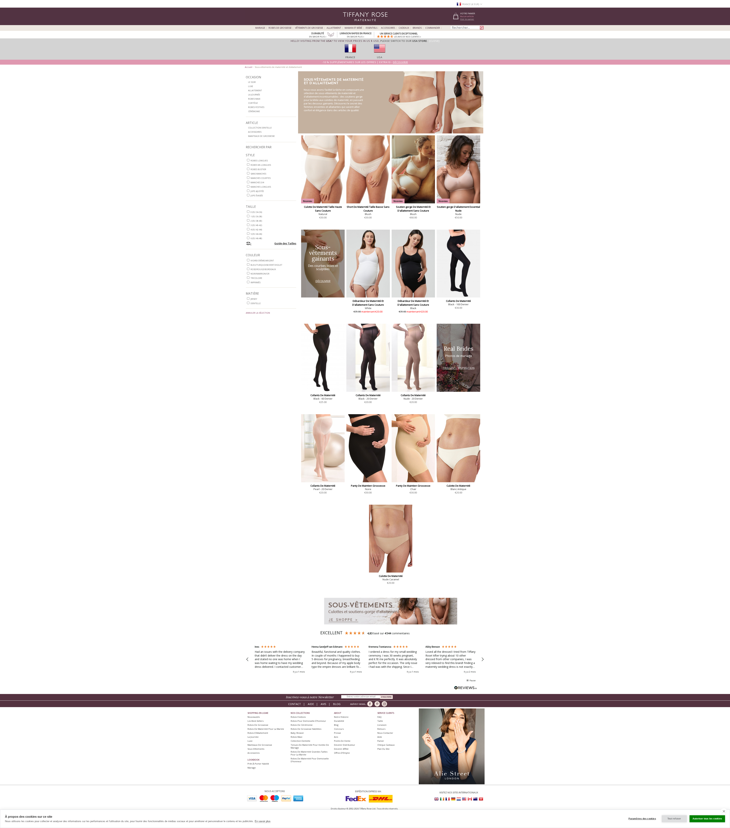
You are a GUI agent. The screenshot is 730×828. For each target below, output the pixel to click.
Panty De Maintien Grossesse (368, 485)
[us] (380, 54)
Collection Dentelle (260, 127)
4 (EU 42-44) (256, 229)
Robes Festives (256, 107)
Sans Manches (258, 173)
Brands (417, 28)
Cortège (253, 103)
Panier (380, 740)
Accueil (248, 67)
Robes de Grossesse (280, 28)
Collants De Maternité (458, 301)
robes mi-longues (261, 164)
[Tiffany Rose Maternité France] (447, 799)
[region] (365, 659)
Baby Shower (297, 732)
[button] (247, 659)
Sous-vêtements (256, 748)
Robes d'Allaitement (258, 732)
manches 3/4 (257, 182)
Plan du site (383, 748)
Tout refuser (674, 818)
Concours (339, 728)
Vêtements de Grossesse (309, 28)
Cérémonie (254, 111)
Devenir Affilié (341, 748)
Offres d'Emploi (342, 752)
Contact (294, 704)
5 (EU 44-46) (256, 233)
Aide (311, 704)
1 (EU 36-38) (256, 216)
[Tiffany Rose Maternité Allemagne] (453, 799)
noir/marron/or (260, 273)
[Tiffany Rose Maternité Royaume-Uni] (436, 799)
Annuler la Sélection (258, 312)
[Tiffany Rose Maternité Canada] (469, 799)
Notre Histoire (341, 716)
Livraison (381, 724)
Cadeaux (404, 28)
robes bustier (258, 169)
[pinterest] (377, 704)
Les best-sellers (255, 720)
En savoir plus (263, 821)
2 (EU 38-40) (256, 220)
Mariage (260, 28)
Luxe (250, 86)
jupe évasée (257, 195)
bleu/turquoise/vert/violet (266, 264)
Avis (323, 704)
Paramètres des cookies (642, 818)
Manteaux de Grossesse (261, 136)
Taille (380, 720)
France (350, 57)
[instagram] (385, 704)
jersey (254, 298)
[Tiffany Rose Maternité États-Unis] (464, 799)
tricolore (256, 278)
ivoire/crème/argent (262, 260)
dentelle (256, 303)
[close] (724, 811)
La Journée (254, 94)
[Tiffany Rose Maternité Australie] (475, 799)
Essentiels (371, 28)
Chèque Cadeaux (386, 744)
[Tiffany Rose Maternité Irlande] (442, 799)
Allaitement (334, 28)
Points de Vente (342, 740)
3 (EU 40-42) (256, 225)
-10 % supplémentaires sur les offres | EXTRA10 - (365, 62)
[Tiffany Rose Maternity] (347, 23)
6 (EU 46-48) (256, 238)
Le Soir (252, 82)
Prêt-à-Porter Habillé (258, 763)
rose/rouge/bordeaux (263, 269)
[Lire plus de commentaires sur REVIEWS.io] (465, 688)
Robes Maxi (254, 98)
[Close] (434, 41)
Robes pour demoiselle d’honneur (308, 720)
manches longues (261, 186)
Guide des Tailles (285, 243)
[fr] (350, 54)
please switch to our (403, 41)
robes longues (259, 160)
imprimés (255, 282)
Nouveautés (254, 716)
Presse (337, 732)
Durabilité (339, 720)
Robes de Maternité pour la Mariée (266, 728)
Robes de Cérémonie (302, 724)
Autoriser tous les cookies (707, 818)
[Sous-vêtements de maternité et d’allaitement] (390, 625)
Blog (336, 704)
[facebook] (370, 704)
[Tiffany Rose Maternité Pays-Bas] (458, 799)
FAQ (379, 716)
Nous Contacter (385, 732)
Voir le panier (467, 19)
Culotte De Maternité (458, 485)
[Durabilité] (331, 35)
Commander (432, 28)
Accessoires (388, 28)
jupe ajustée (257, 191)
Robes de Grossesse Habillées (306, 728)
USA (379, 57)
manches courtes (261, 178)
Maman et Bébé (353, 28)
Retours (381, 728)
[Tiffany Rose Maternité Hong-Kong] (480, 799)
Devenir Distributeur (344, 744)
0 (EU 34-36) (256, 212)
